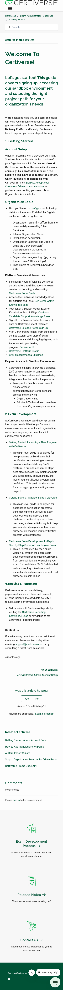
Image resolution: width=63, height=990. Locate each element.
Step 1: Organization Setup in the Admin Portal (31, 759)
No (37, 698)
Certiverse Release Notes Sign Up (28, 327)
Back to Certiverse (17, 973)
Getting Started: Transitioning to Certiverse (33, 497)
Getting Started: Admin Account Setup (37, 675)
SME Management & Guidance (26, 354)
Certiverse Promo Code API (21, 765)
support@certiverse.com (29, 644)
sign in (16, 800)
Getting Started (17, 19)
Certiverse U (27, 347)
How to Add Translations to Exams (24, 746)
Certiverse (10, 15)
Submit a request (44, 713)
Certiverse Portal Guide (22, 293)
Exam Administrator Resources (36, 15)
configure (36, 208)
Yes (27, 698)
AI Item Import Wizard (17, 753)
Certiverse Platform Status (24, 351)
